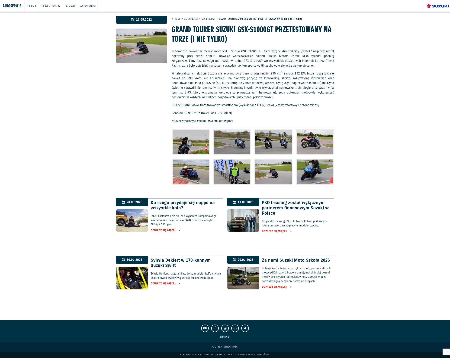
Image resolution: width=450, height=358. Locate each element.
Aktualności (88, 6)
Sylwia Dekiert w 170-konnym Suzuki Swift (181, 263)
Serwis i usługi (51, 6)
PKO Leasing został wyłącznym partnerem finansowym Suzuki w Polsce (295, 208)
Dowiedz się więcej (163, 230)
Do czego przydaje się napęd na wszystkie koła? (183, 205)
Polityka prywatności (225, 347)
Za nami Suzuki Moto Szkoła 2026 (296, 260)
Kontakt (70, 6)
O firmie (32, 6)
